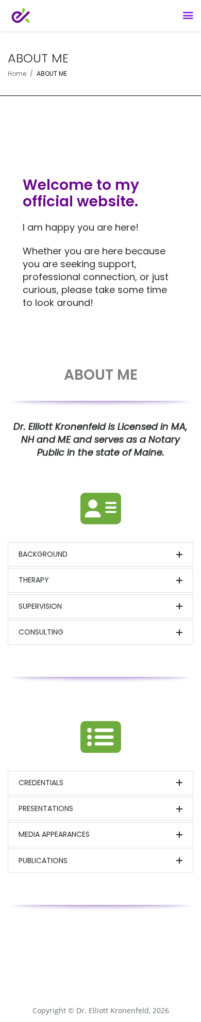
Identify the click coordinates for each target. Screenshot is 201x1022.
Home (17, 73)
